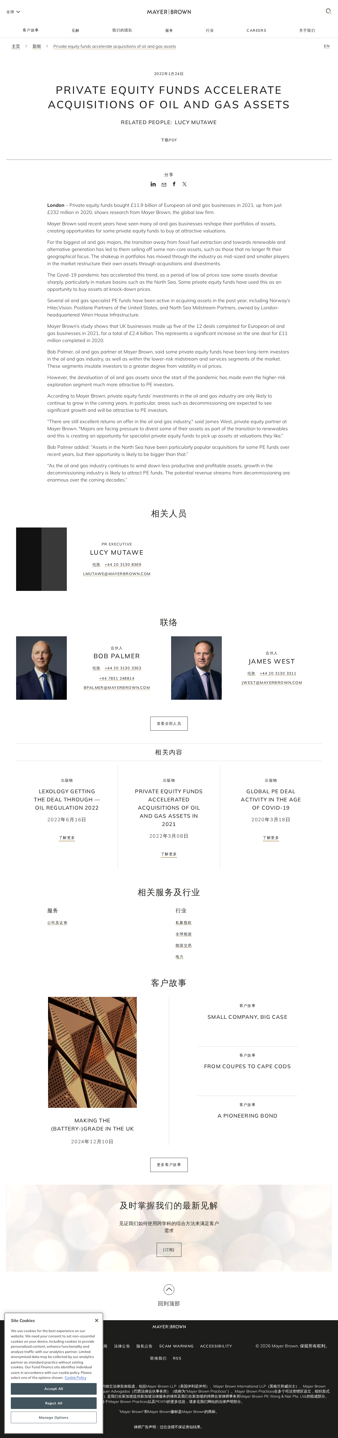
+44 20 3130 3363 (123, 668)
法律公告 (122, 1346)
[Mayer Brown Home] (169, 11)
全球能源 (184, 934)
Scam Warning (176, 1346)
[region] (53, 1373)
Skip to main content (25, 4)
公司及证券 (57, 922)
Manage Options (53, 1417)
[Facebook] (174, 185)
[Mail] (164, 185)
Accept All (53, 1389)
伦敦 (96, 564)
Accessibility (216, 1346)
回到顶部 (169, 1303)
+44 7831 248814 (116, 678)
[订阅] (169, 1249)
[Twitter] (184, 186)
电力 (180, 956)
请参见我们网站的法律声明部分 (215, 1401)
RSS (177, 1358)
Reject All (53, 1403)
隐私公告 (145, 1346)
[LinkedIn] (153, 185)
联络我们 (158, 1358)
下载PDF (169, 140)
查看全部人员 (169, 723)
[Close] (96, 1320)
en (327, 46)
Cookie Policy (75, 1377)
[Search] (329, 11)
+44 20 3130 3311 (278, 673)
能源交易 (184, 945)
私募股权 (184, 922)
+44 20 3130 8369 (123, 564)
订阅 (104, 1346)
